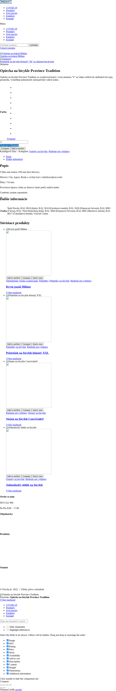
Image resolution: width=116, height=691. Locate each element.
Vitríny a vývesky (8, 550)
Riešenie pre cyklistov (59, 151)
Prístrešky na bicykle (59, 281)
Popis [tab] (8, 156)
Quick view (37, 278)
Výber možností (13, 292)
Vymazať (11, 138)
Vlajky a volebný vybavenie (13, 561)
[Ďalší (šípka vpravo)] (4, 687)
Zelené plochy (7, 548)
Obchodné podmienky (10, 522)
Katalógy (10, 16)
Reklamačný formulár (10, 528)
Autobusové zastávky (10, 542)
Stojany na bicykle (37, 413)
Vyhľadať (34, 45)
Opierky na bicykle (38, 151)
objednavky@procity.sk (11, 520)
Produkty (10, 10)
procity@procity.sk (9, 505)
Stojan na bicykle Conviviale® (25, 418)
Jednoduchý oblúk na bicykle (24, 484)
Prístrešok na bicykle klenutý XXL (27, 352)
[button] (58, 23)
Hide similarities (17, 627)
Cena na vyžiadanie (9, 145)
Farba (3, 112)
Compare (5, 148)
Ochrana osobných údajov (12, 581)
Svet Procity (6, 573)
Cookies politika (8, 584)
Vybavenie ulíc (7, 540)
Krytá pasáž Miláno (18, 286)
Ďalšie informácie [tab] (14, 159)
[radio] (14, 87)
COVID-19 (11, 7)
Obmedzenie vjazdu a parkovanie (22, 281)
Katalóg (4, 576)
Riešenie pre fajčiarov (10, 553)
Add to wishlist (17, 148)
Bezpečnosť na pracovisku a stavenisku (19, 559)
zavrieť (18, 689)
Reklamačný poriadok (10, 525)
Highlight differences (19, 630)
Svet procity (12, 13)
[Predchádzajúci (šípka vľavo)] (1, 687)
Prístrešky (43, 281)
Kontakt (10, 18)
